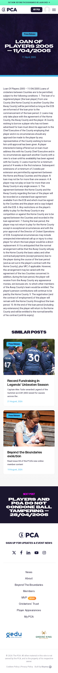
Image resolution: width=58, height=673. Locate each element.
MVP (28, 597)
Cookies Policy (12, 667)
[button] (54, 9)
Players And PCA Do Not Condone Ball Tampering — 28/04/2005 (29, 504)
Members (29, 591)
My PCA (29, 617)
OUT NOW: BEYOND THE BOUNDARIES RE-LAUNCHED (28, 2)
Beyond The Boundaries (29, 585)
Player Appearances (29, 610)
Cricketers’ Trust (29, 604)
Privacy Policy (27, 667)
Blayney (45, 667)
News (29, 572)
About (29, 578)
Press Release (29, 34)
